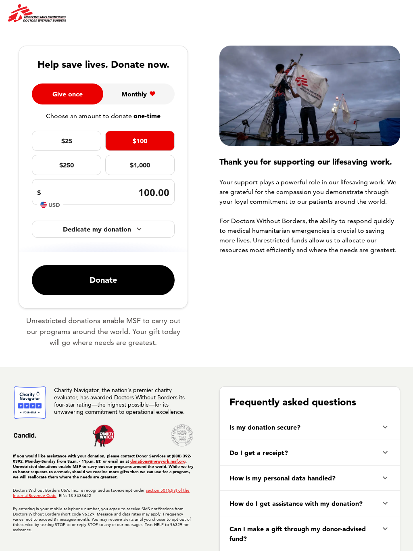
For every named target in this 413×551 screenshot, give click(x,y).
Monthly (134, 94)
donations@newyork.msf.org (158, 461)
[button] (310, 427)
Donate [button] (103, 280)
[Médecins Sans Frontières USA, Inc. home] (37, 13)
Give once (67, 94)
